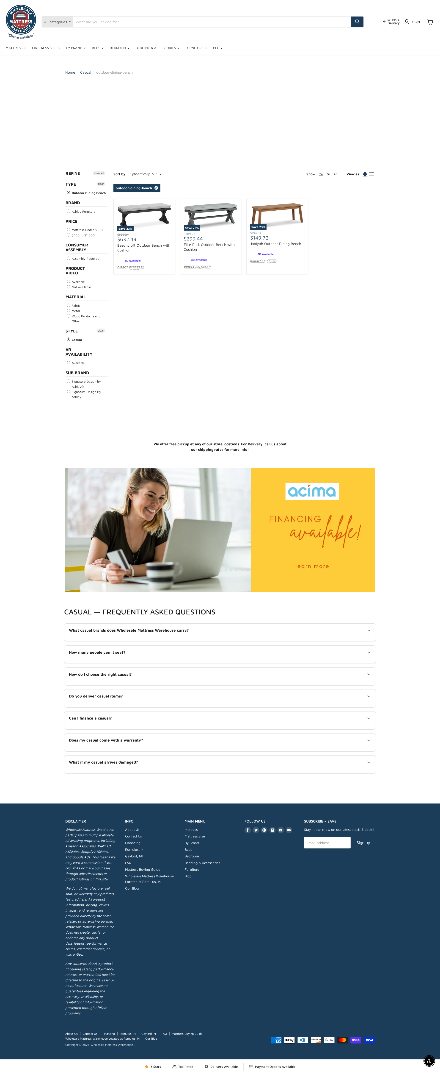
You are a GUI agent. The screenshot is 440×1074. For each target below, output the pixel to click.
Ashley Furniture (83, 211)
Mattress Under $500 (87, 230)
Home (70, 72)
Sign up (363, 842)
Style (72, 331)
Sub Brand (77, 372)
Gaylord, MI (134, 856)
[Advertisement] (220, 113)
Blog (217, 48)
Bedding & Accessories (156, 48)
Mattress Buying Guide (142, 869)
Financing (132, 843)
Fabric (75, 305)
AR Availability (79, 352)
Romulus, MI (134, 849)
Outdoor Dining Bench (88, 193)
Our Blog (132, 888)
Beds (96, 48)
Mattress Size (45, 48)
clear (101, 183)
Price (71, 221)
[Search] (357, 22)
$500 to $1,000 (83, 235)
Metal (75, 311)
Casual (85, 72)
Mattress (14, 48)
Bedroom (118, 48)
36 (328, 174)
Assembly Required (85, 258)
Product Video (75, 271)
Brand (73, 202)
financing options (106, 729)
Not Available (81, 287)
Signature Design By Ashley (86, 394)
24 (321, 174)
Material (76, 296)
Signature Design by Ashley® (86, 383)
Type (71, 184)
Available (78, 282)
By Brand (74, 48)
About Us (132, 829)
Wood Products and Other (85, 318)
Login (415, 22)
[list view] (371, 174)
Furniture (194, 48)
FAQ (128, 863)
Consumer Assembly (77, 247)
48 (335, 174)
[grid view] (365, 174)
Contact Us (133, 836)
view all (99, 173)
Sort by (119, 174)
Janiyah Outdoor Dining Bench (275, 244)
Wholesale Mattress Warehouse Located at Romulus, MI (102, 1038)
